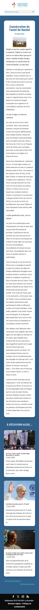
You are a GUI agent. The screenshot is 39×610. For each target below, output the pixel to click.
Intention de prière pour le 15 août (17, 504)
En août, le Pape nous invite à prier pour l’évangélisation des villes (19, 554)
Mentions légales (14, 604)
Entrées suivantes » (27, 584)
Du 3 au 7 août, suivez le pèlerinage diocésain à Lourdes (18, 454)
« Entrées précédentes (12, 581)
